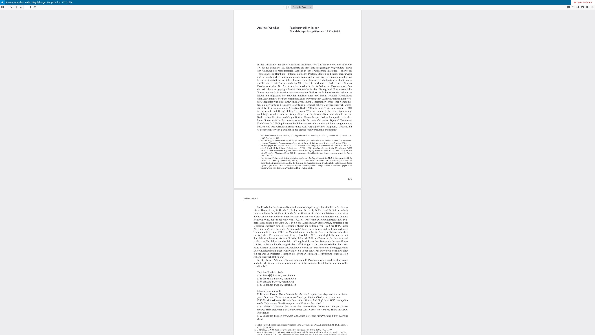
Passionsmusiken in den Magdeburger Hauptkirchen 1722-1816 (39, 2)
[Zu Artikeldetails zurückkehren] (2, 2)
